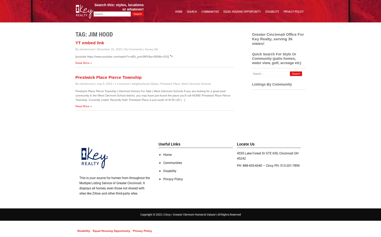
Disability (272, 11)
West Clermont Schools (196, 83)
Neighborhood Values (145, 83)
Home (178, 11)
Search (192, 11)
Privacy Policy (294, 11)
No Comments (133, 49)
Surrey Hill (151, 49)
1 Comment (122, 83)
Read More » (83, 63)
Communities (210, 11)
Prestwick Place (170, 83)
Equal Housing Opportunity (242, 11)
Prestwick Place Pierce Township (108, 77)
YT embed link (89, 42)
